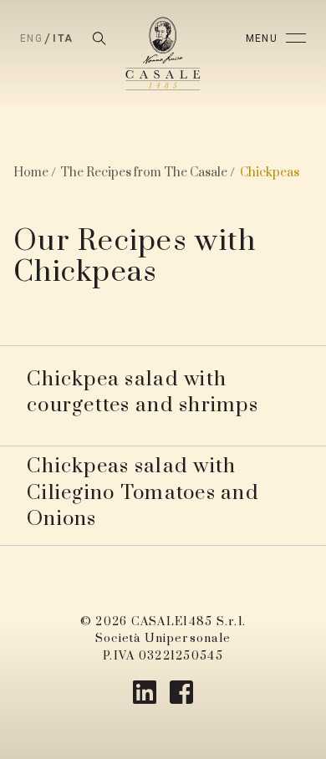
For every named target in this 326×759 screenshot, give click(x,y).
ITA (63, 38)
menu (262, 38)
